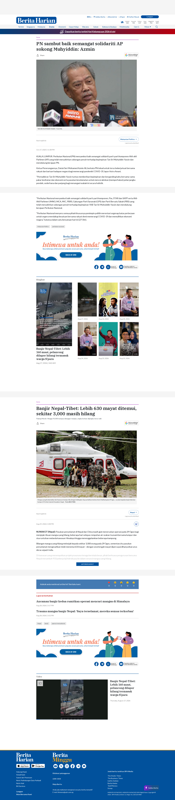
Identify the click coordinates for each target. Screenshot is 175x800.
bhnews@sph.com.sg (65, 792)
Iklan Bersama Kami (24, 794)
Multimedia (124, 27)
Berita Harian (112, 783)
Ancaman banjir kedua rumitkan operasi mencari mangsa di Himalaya (83, 601)
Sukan (95, 27)
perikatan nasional (58, 226)
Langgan (150, 17)
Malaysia (41, 27)
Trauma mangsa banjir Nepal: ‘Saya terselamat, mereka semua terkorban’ (85, 611)
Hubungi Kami (21, 772)
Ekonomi (62, 27)
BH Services (20, 786)
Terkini (21, 27)
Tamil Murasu (112, 786)
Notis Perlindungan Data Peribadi (28, 780)
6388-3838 (57, 779)
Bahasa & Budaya (109, 27)
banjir (46, 623)
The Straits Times (114, 776)
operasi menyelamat (58, 623)
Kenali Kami (20, 775)
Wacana (85, 27)
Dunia (51, 27)
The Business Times (115, 778)
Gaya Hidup (74, 27)
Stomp (110, 788)
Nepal (39, 623)
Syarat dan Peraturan (24, 778)
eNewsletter (112, 17)
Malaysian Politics (43, 226)
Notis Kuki (20, 783)
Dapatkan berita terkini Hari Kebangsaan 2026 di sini (90, 31)
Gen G (136, 27)
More (147, 27)
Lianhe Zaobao (113, 781)
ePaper (122, 17)
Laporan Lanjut (87, 564)
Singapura (31, 27)
